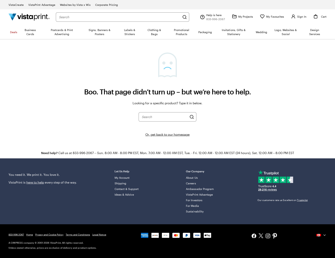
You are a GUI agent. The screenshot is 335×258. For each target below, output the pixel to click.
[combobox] (119, 17)
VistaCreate (16, 4)
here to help (35, 182)
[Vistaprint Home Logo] (29, 17)
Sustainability (195, 211)
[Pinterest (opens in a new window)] (275, 236)
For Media (192, 205)
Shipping (120, 183)
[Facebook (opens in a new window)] (254, 236)
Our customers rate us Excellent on (282, 200)
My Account (122, 177)
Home (29, 234)
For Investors (194, 200)
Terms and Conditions (78, 234)
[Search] (184, 17)
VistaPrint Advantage (41, 4)
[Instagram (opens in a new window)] (268, 236)
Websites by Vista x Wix (75, 4)
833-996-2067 (16, 234)
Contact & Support (127, 189)
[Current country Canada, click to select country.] (321, 235)
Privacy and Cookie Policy (49, 234)
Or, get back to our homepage (167, 134)
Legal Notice (99, 234)
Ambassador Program (200, 189)
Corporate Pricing (106, 4)
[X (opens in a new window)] (261, 236)
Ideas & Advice (124, 194)
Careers (191, 183)
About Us (192, 177)
